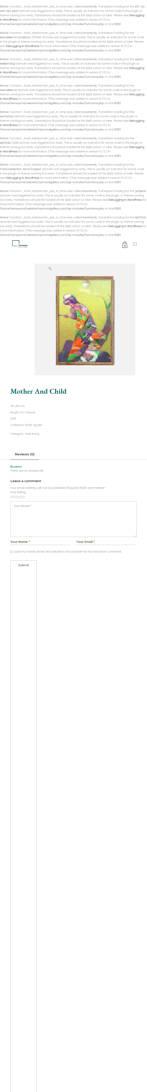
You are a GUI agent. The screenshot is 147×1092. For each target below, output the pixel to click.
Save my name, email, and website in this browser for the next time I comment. (68, 552)
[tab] (24, 455)
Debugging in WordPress (22, 46)
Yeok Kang (32, 434)
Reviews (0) (25, 454)
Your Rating (18, 492)
